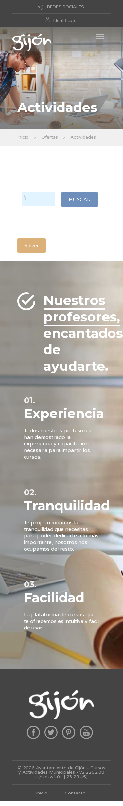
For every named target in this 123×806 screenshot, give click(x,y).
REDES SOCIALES (65, 7)
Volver (32, 246)
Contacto (75, 793)
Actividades (83, 137)
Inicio (23, 137)
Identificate (65, 20)
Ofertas (49, 137)
